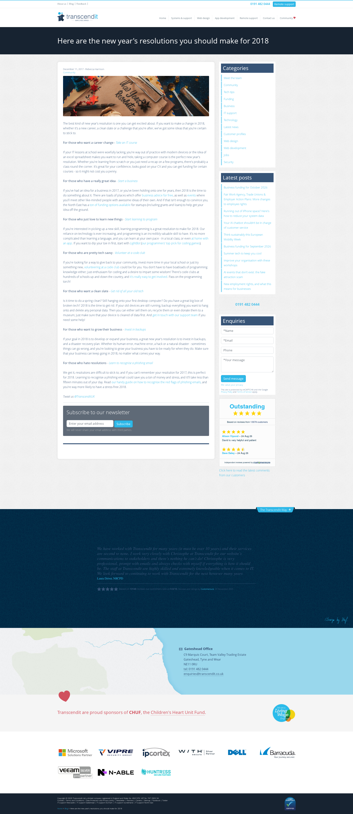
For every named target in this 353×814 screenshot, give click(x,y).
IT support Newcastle (66, 802)
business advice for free (157, 195)
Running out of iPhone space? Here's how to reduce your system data (246, 213)
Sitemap (147, 800)
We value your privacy (232, 384)
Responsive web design (336, 620)
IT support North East (144, 802)
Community (286, 18)
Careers (139, 800)
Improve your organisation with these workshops (247, 262)
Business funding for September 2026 (247, 246)
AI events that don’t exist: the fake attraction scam (244, 274)
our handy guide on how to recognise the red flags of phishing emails (156, 382)
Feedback (81, 3)
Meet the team (233, 78)
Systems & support (181, 18)
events (191, 195)
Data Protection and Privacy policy (100, 800)
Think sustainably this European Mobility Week (243, 237)
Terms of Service (244, 391)
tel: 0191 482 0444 (196, 669)
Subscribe (123, 424)
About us (61, 3)
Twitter (165, 800)
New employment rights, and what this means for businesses (247, 286)
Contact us (269, 18)
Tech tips (229, 92)
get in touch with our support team (175, 315)
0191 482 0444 (260, 4)
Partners (130, 800)
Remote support (284, 4)
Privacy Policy (226, 391)
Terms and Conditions (75, 800)
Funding (229, 99)
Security (228, 162)
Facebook (156, 800)
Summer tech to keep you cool (242, 253)
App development (225, 18)
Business (229, 106)
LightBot (135, 243)
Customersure (207, 589)
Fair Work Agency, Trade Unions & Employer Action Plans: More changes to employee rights (247, 199)
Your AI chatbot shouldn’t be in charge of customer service (247, 225)
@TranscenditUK (84, 396)
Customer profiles (235, 134)
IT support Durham (105, 802)
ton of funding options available (110, 205)
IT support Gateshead (86, 802)
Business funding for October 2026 (246, 187)
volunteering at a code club (102, 267)
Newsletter (120, 800)
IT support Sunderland (124, 802)
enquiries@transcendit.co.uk (203, 674)
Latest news (231, 127)
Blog (71, 3)
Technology (231, 120)
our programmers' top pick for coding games (171, 243)
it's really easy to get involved (148, 277)
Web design (203, 18)
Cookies (60, 800)
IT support (230, 113)
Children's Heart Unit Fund (178, 712)
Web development (235, 148)
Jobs (226, 155)
